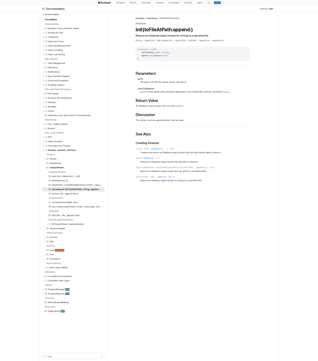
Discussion (145, 114)
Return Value (147, 100)
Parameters (146, 73)
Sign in (217, 3)
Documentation (55, 8)
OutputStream (151, 18)
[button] (209, 2)
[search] (69, 356)
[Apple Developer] (105, 2)
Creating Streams (147, 143)
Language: (264, 9)
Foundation (140, 18)
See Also (143, 134)
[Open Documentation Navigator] (43, 9)
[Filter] (71, 356)
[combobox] (71, 356)
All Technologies (52, 14)
